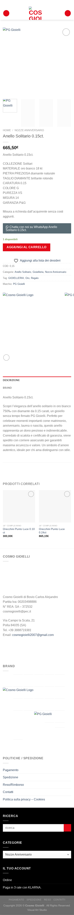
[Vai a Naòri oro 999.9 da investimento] (60, 704)
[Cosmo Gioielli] (35, 13)
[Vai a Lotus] (49, 704)
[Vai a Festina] (39, 692)
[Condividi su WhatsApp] (6, 357)
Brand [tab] (7, 388)
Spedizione (10, 777)
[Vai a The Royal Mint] (49, 728)
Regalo (35, 278)
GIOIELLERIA (16, 278)
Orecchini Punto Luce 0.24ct (52, 531)
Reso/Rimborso (13, 784)
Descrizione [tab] (11, 380)
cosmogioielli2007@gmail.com (33, 634)
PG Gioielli (19, 284)
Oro (27, 278)
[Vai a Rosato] (49, 716)
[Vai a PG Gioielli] (43, 721)
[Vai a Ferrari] (28, 692)
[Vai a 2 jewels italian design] (7, 680)
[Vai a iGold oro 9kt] (60, 692)
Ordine (7, 880)
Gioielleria (38, 271)
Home (7, 130)
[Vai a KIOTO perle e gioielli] (18, 704)
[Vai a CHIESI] (60, 680)
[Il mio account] (60, 13)
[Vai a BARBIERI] (28, 680)
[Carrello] (68, 13)
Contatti (8, 792)
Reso (47, 899)
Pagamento (10, 770)
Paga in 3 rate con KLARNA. (22, 887)
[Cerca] (6, 13)
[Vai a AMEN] (18, 680)
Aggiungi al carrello (26, 247)
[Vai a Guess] (49, 692)
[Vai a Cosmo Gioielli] (31, 716)
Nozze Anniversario (29, 130)
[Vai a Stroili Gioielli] (60, 716)
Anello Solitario (23, 271)
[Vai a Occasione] (18, 715)
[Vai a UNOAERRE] (60, 733)
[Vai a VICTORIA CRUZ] (18, 745)
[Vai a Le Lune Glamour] (28, 704)
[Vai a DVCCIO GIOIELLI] (18, 692)
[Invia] (67, 828)
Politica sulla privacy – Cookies (24, 799)
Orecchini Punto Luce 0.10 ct (19, 531)
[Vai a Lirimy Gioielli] (39, 704)
